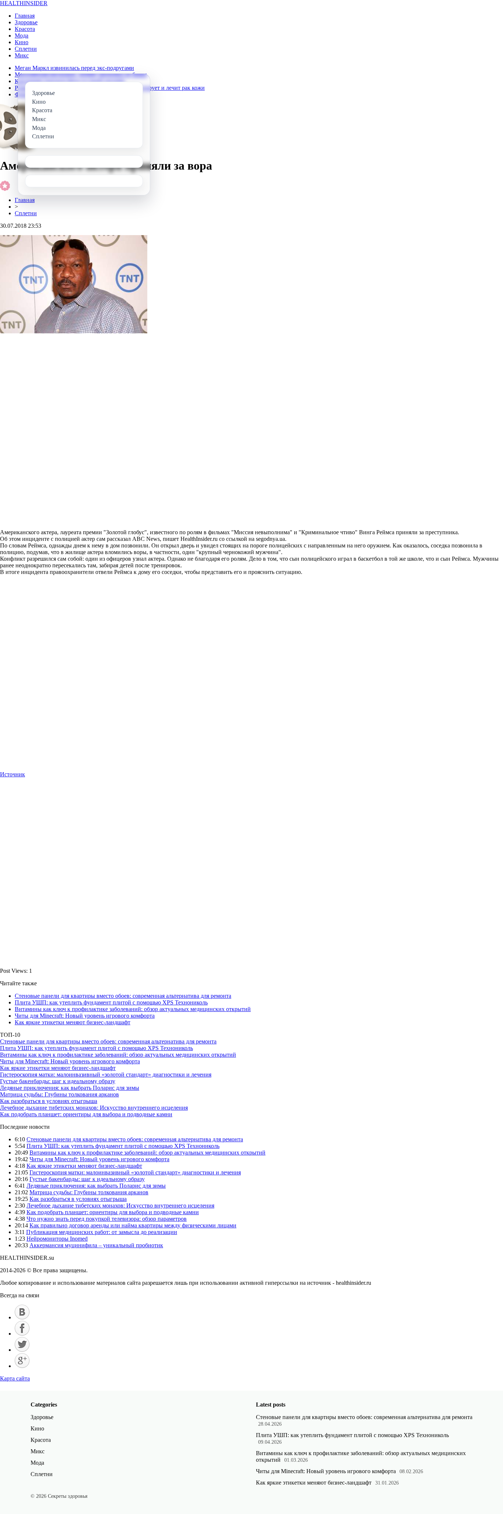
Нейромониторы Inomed (57, 1238)
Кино (21, 42)
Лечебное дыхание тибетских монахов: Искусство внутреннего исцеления (94, 1108)
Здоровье (26, 22)
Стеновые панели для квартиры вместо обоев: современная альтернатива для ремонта (123, 996)
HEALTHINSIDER (24, 3)
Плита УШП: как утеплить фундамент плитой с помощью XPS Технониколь (111, 1002)
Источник (12, 774)
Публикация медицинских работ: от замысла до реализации (101, 1232)
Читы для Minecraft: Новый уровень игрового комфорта (85, 1016)
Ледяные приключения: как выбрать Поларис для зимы (69, 1088)
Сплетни (26, 49)
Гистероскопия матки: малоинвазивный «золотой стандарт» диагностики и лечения (105, 1074)
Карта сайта (15, 1378)
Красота (25, 29)
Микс (22, 55)
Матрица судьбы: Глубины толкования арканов (59, 1094)
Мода (21, 35)
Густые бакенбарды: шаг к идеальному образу (57, 1081)
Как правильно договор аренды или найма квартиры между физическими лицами (132, 1225)
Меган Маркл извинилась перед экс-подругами (74, 68)
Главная (25, 16)
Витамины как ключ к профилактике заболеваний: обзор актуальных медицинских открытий (133, 1009)
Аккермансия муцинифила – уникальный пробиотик (96, 1245)
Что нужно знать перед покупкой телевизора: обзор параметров (107, 1219)
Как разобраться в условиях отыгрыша (48, 1101)
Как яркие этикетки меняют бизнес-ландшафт (72, 1022)
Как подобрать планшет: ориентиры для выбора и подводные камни (86, 1114)
